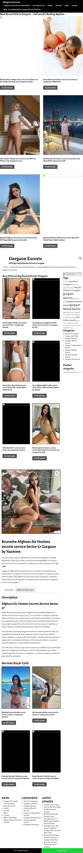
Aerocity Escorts (39, 5)
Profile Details (7, 88)
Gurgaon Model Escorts (32, 817)
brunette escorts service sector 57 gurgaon (42, 579)
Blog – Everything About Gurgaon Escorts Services (22, 9)
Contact (74, 5)
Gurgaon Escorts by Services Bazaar (16, 5)
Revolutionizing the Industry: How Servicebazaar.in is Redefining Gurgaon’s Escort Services (51, 818)
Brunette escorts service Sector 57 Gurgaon (37, 574)
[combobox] (72, 372)
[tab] (9, 590)
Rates (67, 5)
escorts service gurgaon (10, 582)
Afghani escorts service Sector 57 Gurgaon (25, 571)
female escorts (70, 287)
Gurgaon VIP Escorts (72, 359)
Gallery (50, 5)
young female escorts (68, 327)
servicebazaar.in (67, 325)
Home (5, 267)
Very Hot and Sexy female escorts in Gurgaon (50, 844)
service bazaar (75, 323)
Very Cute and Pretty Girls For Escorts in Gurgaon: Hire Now (51, 837)
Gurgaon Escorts (25, 258)
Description (9, 590)
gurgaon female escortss (68, 312)
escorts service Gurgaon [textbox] (73, 372)
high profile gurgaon (71, 317)
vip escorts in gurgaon (76, 325)
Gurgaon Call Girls (71, 336)
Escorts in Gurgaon (72, 334)
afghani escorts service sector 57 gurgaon (33, 577)
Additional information (25, 590)
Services (59, 5)
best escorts (66, 281)
